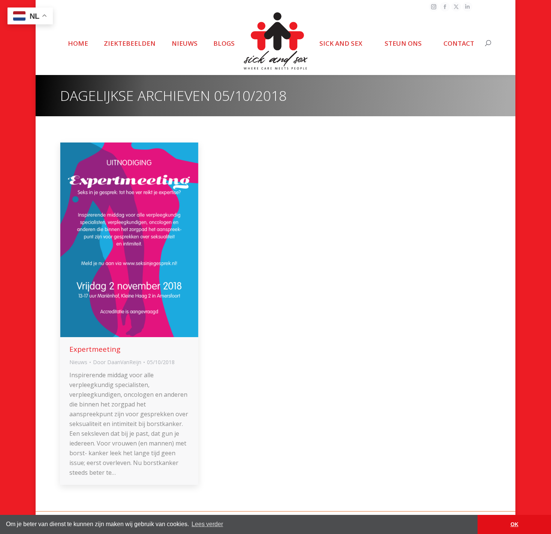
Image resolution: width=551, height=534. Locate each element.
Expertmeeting (94, 349)
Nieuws (78, 362)
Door (117, 362)
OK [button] (514, 524)
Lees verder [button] (207, 524)
